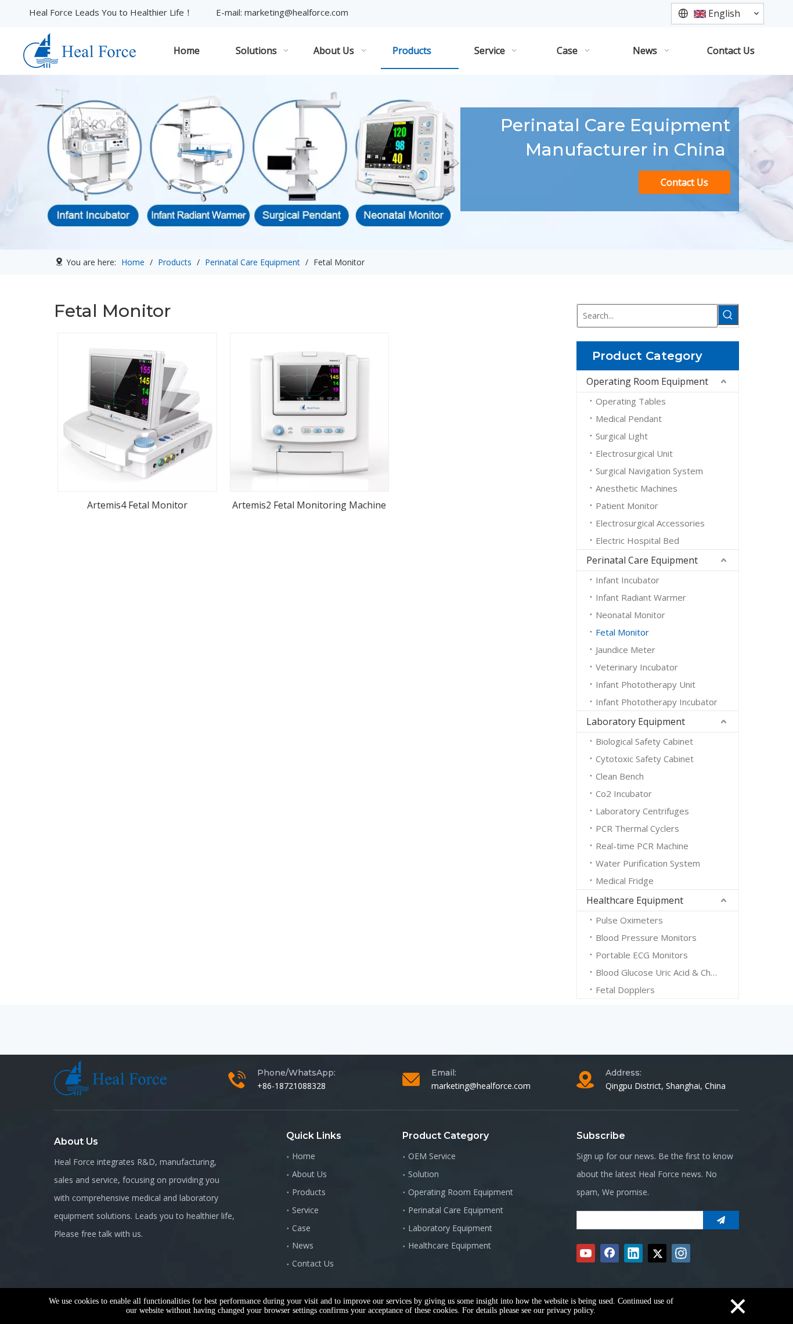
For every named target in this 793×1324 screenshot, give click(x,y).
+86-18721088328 (291, 1085)
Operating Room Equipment (647, 381)
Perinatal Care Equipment (642, 560)
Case (301, 1227)
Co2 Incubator (624, 793)
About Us (309, 1173)
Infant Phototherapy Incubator (657, 702)
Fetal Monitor (622, 632)
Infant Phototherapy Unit (645, 684)
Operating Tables (631, 401)
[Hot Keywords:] (728, 314)
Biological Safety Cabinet (644, 741)
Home (303, 1155)
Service (305, 1209)
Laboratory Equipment (635, 721)
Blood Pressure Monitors (646, 937)
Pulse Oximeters (629, 920)
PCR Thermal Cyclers (637, 828)
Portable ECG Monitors (642, 955)
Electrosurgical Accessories (650, 523)
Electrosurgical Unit (634, 453)
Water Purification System (648, 863)
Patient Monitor (627, 505)
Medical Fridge (625, 880)
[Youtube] (585, 1253)
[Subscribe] (721, 1220)
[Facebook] (609, 1253)
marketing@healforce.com (296, 12)
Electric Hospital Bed (637, 540)
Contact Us (684, 182)
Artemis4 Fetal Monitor (137, 505)
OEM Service (432, 1155)
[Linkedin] (633, 1253)
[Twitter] (657, 1253)
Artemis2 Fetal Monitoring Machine (309, 505)
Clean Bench (620, 776)
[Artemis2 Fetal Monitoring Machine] (309, 411)
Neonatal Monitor (630, 614)
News (302, 1245)
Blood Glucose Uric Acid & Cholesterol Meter (667, 972)
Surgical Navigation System (649, 471)
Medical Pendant (629, 418)
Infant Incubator (627, 580)
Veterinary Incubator (637, 667)
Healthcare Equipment (634, 900)
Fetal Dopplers (625, 989)
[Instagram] (681, 1253)
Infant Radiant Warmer (641, 597)
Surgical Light (622, 436)
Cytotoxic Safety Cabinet (645, 758)
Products (309, 1191)
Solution (423, 1173)
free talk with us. (112, 1233)
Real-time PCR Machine (642, 846)
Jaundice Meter (625, 649)
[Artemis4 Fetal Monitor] (137, 411)
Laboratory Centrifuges (642, 811)
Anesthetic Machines (636, 488)
